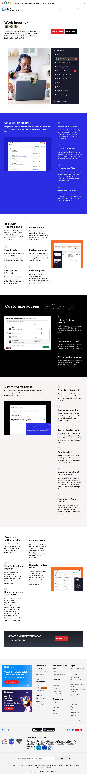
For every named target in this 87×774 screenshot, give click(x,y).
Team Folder (39, 669)
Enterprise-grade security (75, 695)
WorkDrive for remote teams (76, 685)
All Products (50, 3)
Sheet (26, 3)
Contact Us (80, 9)
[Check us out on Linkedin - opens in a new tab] (73, 730)
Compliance (20, 765)
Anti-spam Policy (36, 765)
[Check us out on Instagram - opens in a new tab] (84, 730)
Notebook (43, 3)
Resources (70, 9)
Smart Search (40, 690)
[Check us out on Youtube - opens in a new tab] (77, 730)
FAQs (71, 709)
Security (14, 765)
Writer (21, 3)
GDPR (55, 669)
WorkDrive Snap (40, 674)
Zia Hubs (41, 688)
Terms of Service (45, 765)
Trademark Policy (69, 765)
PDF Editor (36, 3)
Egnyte (55, 710)
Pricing (45, 9)
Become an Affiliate (76, 720)
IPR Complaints (28, 765)
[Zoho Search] (84, 3)
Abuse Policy (48, 767)
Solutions (52, 9)
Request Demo (71, 31)
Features (37, 9)
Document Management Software (77, 690)
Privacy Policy (53, 765)
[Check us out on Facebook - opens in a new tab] (66, 730)
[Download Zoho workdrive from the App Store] (37, 730)
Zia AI (37, 685)
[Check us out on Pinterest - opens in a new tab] (80, 730)
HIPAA (55, 671)
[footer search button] (57, 758)
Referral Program (58, 691)
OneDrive (56, 707)
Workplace (16, 3)
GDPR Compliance (40, 767)
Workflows (39, 701)
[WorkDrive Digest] (17, 701)
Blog (71, 707)
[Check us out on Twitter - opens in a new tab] (70, 730)
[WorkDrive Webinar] (17, 676)
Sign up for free (57, 31)
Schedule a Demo (58, 694)
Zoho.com (6, 3)
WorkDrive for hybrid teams (76, 681)
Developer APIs (74, 712)
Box (54, 705)
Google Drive (57, 713)
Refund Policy (61, 765)
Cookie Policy (78, 765)
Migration (61, 9)
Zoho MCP (39, 706)
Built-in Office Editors (42, 671)
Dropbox (55, 702)
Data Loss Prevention (59, 674)
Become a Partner (75, 718)
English (64, 758)
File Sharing (73, 671)
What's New (73, 704)
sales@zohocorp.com (11, 730)
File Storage (73, 674)
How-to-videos (74, 715)
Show (30, 3)
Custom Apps (40, 704)
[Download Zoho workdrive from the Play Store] (49, 730)
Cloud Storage (74, 677)
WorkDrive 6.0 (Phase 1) (77, 669)
